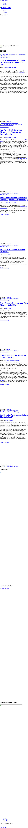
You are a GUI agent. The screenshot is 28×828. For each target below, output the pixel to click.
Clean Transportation (5, 412)
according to (21, 72)
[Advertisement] (14, 30)
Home (4, 3)
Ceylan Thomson (9, 420)
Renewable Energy (4, 57)
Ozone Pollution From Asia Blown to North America (13, 356)
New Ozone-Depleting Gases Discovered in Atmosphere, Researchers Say (11, 132)
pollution (2, 380)
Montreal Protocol (22, 158)
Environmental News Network (12, 360)
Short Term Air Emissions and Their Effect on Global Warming (14, 304)
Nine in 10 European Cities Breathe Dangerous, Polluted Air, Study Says (14, 199)
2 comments (8, 465)
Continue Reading (4, 214)
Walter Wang (8, 254)
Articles (5, 4)
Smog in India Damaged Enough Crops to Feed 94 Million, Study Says (12, 62)
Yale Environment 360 (10, 67)
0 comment (8, 121)
